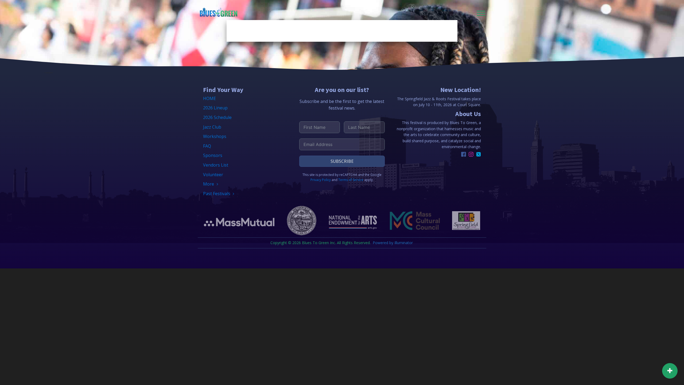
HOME (209, 98)
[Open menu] (481, 13)
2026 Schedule (217, 117)
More (208, 184)
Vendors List (215, 165)
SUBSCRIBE (342, 161)
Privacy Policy (320, 180)
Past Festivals (216, 194)
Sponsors (212, 155)
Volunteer (213, 175)
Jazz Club (212, 127)
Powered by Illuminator (393, 242)
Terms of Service (350, 180)
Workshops (214, 136)
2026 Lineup (215, 108)
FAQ (207, 146)
